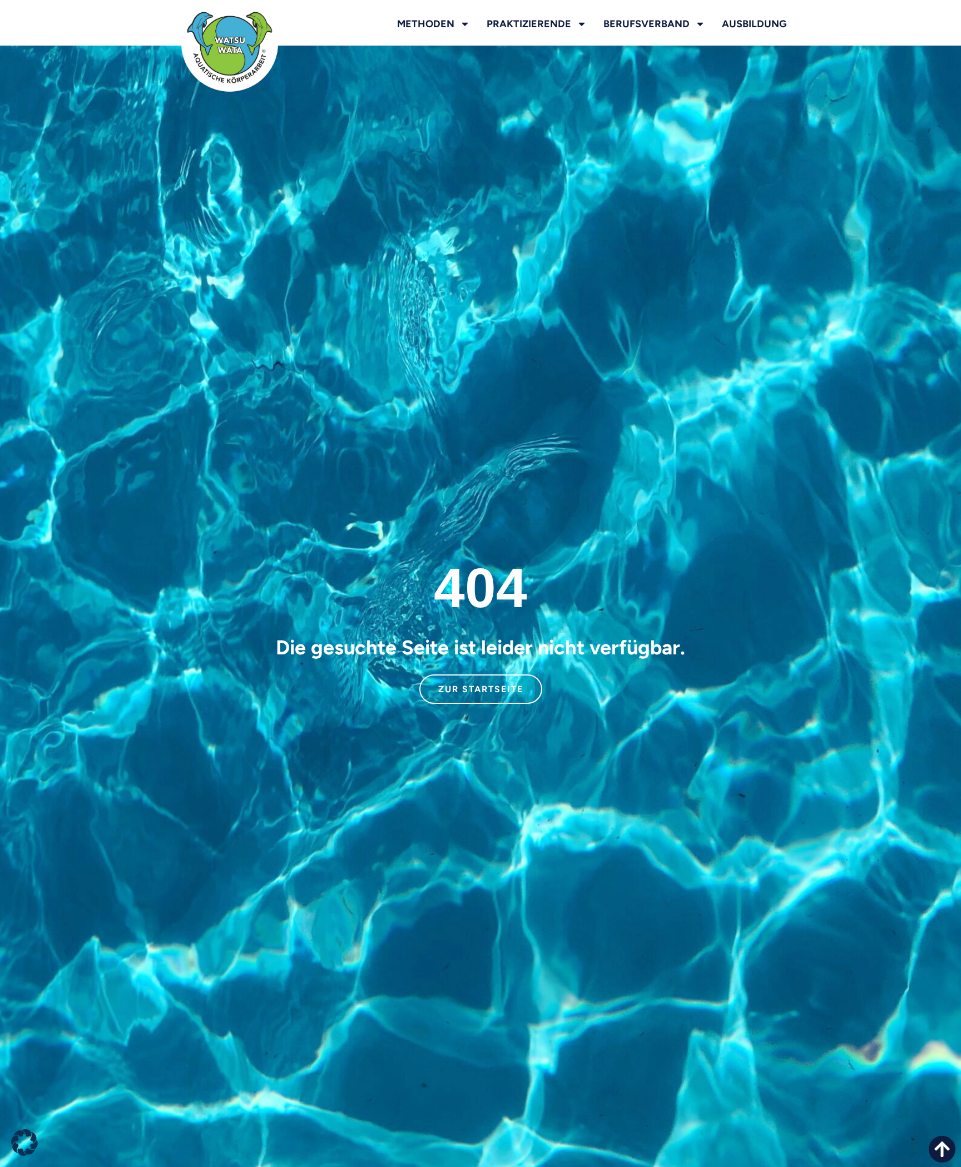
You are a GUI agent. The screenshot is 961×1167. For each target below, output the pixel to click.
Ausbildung (754, 24)
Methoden (425, 24)
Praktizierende (529, 24)
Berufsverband (646, 24)
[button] (24, 1142)
